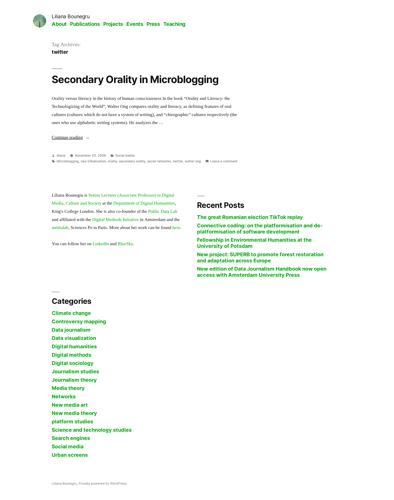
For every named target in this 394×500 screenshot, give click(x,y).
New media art (70, 405)
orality (112, 161)
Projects (113, 24)
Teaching (174, 24)
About (59, 24)
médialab (60, 227)
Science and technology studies (92, 430)
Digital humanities (74, 346)
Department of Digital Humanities (144, 203)
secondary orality (132, 161)
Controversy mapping (79, 321)
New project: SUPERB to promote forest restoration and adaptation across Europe (260, 257)
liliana (61, 155)
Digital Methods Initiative (115, 219)
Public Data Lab (162, 211)
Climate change (71, 313)
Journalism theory (74, 380)
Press (153, 24)
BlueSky (125, 244)
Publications (85, 24)
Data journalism (71, 330)
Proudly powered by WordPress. (103, 483)
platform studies (72, 421)
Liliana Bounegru (70, 16)
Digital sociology (73, 363)
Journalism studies (75, 371)
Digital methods (71, 355)
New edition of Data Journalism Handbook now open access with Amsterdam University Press (261, 272)
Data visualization (74, 338)
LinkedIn (101, 244)
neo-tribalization (93, 161)
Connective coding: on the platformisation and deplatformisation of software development (260, 228)
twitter (178, 161)
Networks (64, 396)
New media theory (74, 413)
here (176, 227)
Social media (125, 155)
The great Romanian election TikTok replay (250, 217)
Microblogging (68, 161)
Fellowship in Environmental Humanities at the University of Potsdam (254, 243)
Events (134, 24)
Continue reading (71, 137)
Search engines (71, 438)
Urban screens (70, 455)
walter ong (193, 161)
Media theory (68, 388)
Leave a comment (223, 161)
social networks (159, 161)
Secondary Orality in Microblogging (135, 79)
